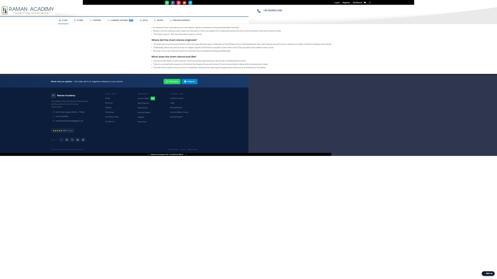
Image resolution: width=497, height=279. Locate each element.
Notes (160, 20)
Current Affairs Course (179, 112)
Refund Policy (192, 149)
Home (64, 20)
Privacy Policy (173, 149)
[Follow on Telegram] (190, 3)
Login (172, 103)
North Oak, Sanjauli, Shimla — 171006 (70, 112)
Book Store (142, 122)
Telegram (191, 81)
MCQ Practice (143, 103)
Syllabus (141, 117)
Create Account (176, 98)
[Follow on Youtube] (184, 3)
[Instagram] (72, 140)
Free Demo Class (112, 117)
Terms (183, 149)
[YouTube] (77, 140)
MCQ (145, 20)
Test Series (109, 112)
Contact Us (109, 121)
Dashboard (357, 3)
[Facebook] (67, 140)
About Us (109, 103)
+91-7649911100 (62, 116)
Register (346, 3)
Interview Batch (176, 117)
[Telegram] (83, 140)
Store (80, 20)
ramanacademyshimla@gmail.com (69, 121)
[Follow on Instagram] (179, 3)
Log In (337, 3)
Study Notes (143, 108)
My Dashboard (176, 107)
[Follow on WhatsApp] (167, 3)
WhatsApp (173, 81)
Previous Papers (181, 20)
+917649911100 (272, 10)
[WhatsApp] (61, 140)
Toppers (97, 20)
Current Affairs (122, 20)
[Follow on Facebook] (173, 3)
